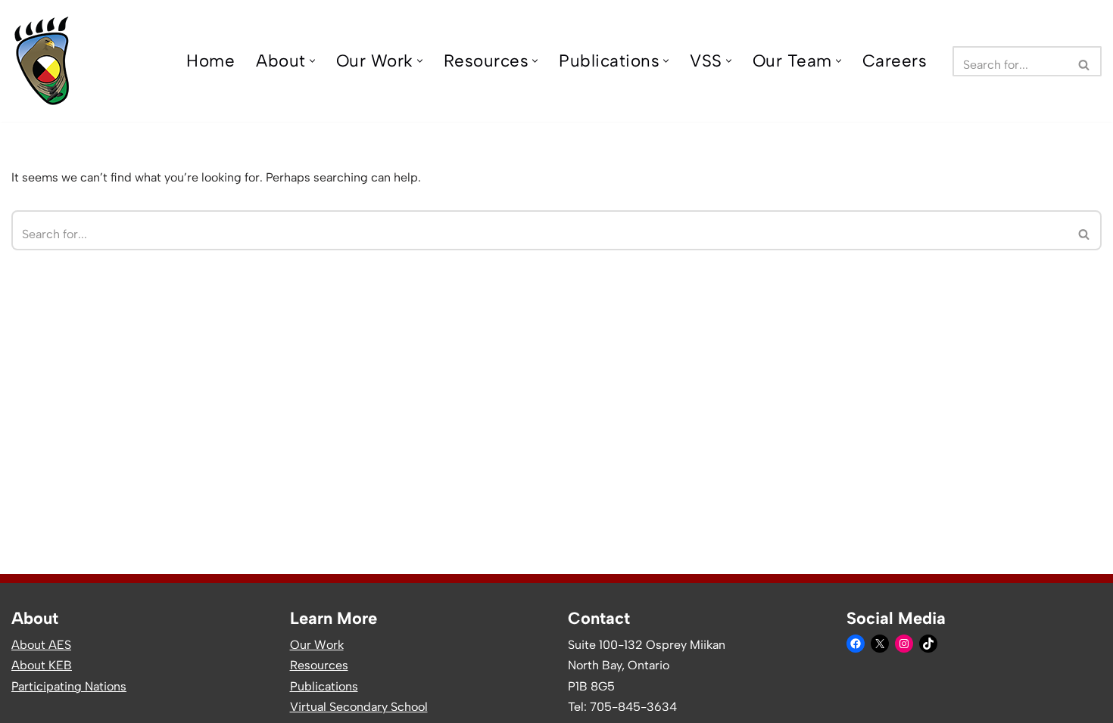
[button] (312, 61)
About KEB (41, 665)
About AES (41, 645)
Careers (895, 61)
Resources (319, 665)
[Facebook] (855, 644)
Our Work (317, 645)
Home (210, 61)
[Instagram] (904, 644)
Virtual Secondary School (359, 707)
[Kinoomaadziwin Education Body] (42, 61)
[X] (880, 644)
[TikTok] (928, 644)
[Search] (1085, 61)
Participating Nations (68, 686)
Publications (324, 686)
